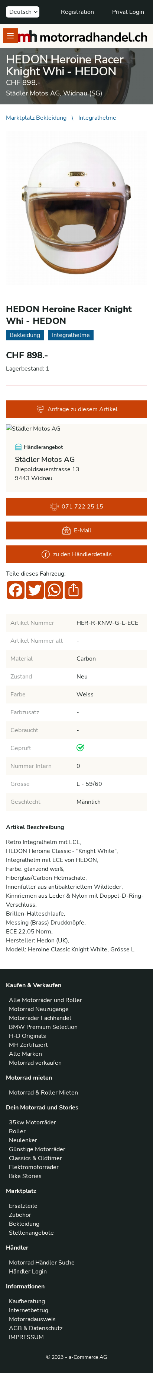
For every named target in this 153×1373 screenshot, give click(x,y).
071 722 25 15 (82, 507)
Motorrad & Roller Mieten (43, 1093)
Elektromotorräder (34, 1167)
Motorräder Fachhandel (40, 1018)
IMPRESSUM (26, 1337)
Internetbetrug (28, 1310)
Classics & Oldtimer (35, 1158)
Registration (77, 12)
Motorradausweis (32, 1319)
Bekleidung (24, 1224)
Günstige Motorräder (37, 1149)
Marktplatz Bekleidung (36, 118)
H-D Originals (27, 1036)
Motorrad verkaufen (35, 1063)
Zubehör (20, 1215)
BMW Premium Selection (43, 1027)
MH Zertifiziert (28, 1045)
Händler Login (28, 1271)
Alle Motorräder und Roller (45, 1000)
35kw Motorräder (32, 1122)
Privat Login (128, 12)
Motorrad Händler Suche (42, 1263)
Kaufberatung (27, 1301)
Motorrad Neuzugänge (39, 1009)
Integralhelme (97, 118)
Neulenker (23, 1140)
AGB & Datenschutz (35, 1328)
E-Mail (82, 530)
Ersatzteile (23, 1206)
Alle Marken (25, 1054)
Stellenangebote (31, 1233)
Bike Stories (25, 1176)
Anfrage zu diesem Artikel (83, 409)
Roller (17, 1131)
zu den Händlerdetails (82, 554)
